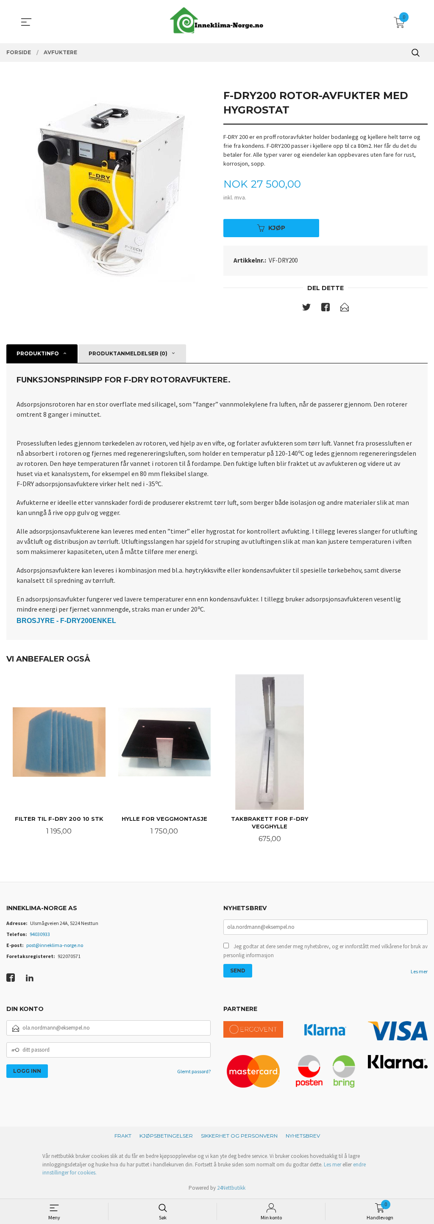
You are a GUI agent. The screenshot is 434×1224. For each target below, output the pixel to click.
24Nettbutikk (231, 1187)
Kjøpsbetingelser (166, 1136)
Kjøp (276, 228)
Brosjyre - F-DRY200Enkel (66, 620)
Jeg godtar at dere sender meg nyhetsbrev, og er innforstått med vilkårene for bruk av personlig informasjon (325, 951)
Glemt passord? (194, 1071)
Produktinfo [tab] (38, 353)
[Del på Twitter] (306, 308)
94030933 (40, 934)
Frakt (122, 1136)
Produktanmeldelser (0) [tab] (128, 353)
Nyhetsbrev (303, 1136)
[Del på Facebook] (325, 308)
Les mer (419, 971)
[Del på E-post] (344, 308)
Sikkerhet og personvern (239, 1136)
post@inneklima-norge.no (54, 945)
